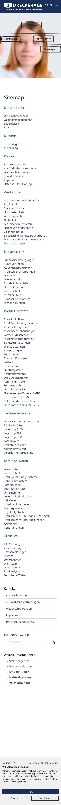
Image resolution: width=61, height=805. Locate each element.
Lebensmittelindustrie (17, 496)
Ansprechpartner (14, 164)
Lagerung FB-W (13, 437)
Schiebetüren (12, 366)
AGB (6, 127)
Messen (9, 556)
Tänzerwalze (11, 441)
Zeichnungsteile (13, 231)
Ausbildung (11, 148)
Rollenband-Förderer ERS (19, 401)
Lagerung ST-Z (12, 433)
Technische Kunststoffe (18, 224)
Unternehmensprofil (16, 116)
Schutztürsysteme (15, 374)
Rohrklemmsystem (15, 381)
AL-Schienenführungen (18, 267)
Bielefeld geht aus (20, 677)
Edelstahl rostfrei (14, 208)
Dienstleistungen (14, 243)
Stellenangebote (14, 144)
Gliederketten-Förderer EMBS (22, 393)
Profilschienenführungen (19, 271)
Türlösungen (12, 354)
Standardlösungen (15, 358)
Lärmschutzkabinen (16, 335)
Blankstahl (10, 204)
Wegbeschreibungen (17, 172)
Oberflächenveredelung (18, 452)
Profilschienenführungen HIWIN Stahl (27, 516)
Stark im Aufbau (14, 319)
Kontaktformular (14, 176)
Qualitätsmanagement (18, 120)
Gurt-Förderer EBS (15, 389)
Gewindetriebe (13, 279)
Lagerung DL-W (13, 429)
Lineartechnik (12, 473)
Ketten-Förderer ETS (16, 397)
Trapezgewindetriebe (17, 508)
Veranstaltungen (14, 548)
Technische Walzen (15, 488)
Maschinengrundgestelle (19, 339)
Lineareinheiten (13, 291)
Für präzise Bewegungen (19, 260)
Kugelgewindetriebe (16, 504)
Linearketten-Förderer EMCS (21, 405)
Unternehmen (12, 492)
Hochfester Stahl (14, 212)
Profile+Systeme (14, 571)
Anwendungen (13, 350)
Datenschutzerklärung (18, 184)
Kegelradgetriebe (14, 512)
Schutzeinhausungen (17, 342)
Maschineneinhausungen (19, 331)
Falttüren (9, 362)
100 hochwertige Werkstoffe (21, 200)
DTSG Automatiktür (16, 377)
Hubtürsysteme (13, 370)
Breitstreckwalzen (15, 445)
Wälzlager (10, 275)
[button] (8, 763)
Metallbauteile (12, 295)
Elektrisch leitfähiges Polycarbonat (25, 235)
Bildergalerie (12, 123)
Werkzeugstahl (13, 216)
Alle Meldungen (13, 544)
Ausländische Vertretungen (21, 168)
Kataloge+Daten (19, 672)
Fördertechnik (12, 385)
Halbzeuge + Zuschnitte (18, 228)
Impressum (11, 180)
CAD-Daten (10, 500)
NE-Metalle (10, 220)
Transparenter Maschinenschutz (24, 239)
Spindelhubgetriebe (16, 283)
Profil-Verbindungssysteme (21, 323)
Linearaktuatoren (14, 287)
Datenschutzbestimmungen (44, 762)
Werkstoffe (11, 469)
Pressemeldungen (15, 552)
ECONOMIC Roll (13, 425)
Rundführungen (14, 264)
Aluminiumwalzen (15, 449)
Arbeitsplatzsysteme (16, 327)
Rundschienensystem (17, 299)
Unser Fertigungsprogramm (21, 421)
